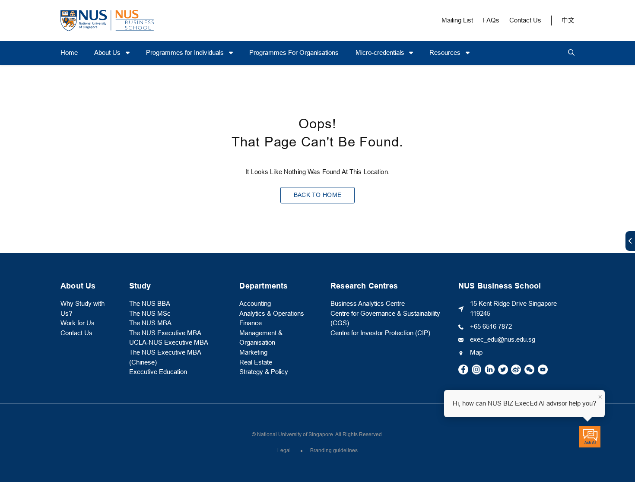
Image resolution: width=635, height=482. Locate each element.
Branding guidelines (334, 450)
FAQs (491, 20)
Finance (250, 323)
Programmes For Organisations (294, 52)
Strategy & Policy (263, 371)
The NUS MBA (150, 323)
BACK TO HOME (317, 195)
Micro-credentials (381, 52)
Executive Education (158, 371)
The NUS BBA (149, 303)
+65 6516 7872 (491, 326)
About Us (108, 52)
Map (476, 352)
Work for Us (77, 323)
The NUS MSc (150, 313)
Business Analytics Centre (367, 303)
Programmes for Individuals (185, 52)
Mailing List (457, 20)
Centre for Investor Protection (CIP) (380, 333)
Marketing (253, 352)
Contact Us (525, 20)
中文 (568, 20)
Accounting (255, 303)
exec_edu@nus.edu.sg (502, 339)
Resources (445, 52)
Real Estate (255, 362)
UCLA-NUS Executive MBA (168, 342)
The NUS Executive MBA (165, 333)
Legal (284, 450)
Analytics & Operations (271, 313)
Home (69, 52)
